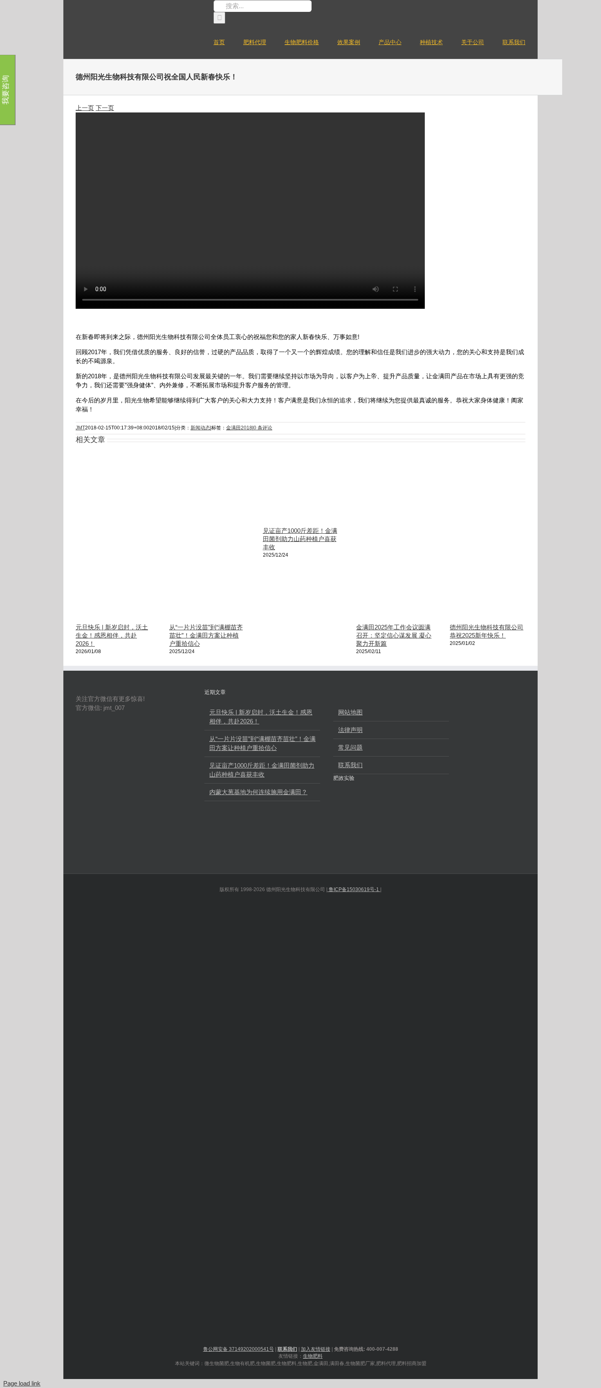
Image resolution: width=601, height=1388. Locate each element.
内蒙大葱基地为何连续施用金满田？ (258, 791)
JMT (80, 428)
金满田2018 (239, 428)
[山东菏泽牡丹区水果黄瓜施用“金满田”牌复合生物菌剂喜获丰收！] (373, 809)
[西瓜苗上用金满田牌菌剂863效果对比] (401, 809)
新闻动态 (200, 428)
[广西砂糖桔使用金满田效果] (346, 841)
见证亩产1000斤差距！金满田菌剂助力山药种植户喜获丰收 (300, 538)
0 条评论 (262, 428)
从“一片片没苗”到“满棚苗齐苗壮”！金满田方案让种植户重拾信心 (206, 635)
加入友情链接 (315, 1349)
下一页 (105, 107)
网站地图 (350, 712)
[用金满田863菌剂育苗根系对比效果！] (373, 841)
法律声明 (350, 729)
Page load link (21, 1383)
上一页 (85, 107)
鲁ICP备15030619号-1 (353, 889)
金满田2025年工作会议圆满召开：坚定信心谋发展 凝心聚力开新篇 (393, 635)
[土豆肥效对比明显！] (428, 809)
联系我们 (350, 764)
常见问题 (350, 747)
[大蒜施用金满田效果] (346, 809)
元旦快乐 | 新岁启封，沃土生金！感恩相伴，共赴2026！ (112, 635)
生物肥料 (313, 1356)
